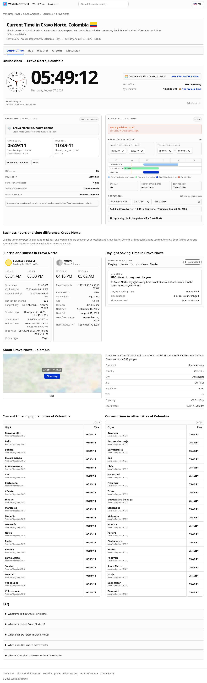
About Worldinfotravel (29, 673)
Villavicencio (12, 591)
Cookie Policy (107, 673)
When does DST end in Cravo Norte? (28, 644)
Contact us (8, 673)
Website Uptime (51, 673)
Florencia (113, 482)
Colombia (48, 13)
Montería (10, 524)
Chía (110, 466)
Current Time (15, 50)
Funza (111, 491)
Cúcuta (9, 491)
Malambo (113, 516)
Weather (42, 50)
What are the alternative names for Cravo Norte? (35, 655)
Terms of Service (89, 673)
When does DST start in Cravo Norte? (28, 634)
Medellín (10, 516)
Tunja (111, 574)
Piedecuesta (115, 541)
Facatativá (114, 474)
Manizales (11, 507)
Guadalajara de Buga (120, 499)
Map (30, 50)
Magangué (114, 507)
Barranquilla (12, 433)
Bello (8, 441)
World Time (39, 4)
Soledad (9, 574)
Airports (57, 50)
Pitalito (112, 549)
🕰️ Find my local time (190, 89)
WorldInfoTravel (11, 13)
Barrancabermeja (118, 441)
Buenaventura (13, 466)
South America (31, 13)
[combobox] (103, 4)
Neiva (8, 532)
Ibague (9, 499)
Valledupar (11, 582)
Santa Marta (12, 557)
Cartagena (11, 482)
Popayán (113, 557)
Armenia (113, 433)
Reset (35, 162)
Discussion (73, 50)
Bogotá (9, 449)
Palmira (112, 524)
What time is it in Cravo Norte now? (27, 613)
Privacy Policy (70, 673)
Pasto (8, 541)
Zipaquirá (113, 591)
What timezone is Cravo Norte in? (26, 624)
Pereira (9, 549)
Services (52, 4)
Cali (7, 474)
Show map (52, 376)
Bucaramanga (13, 457)
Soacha (9, 566)
